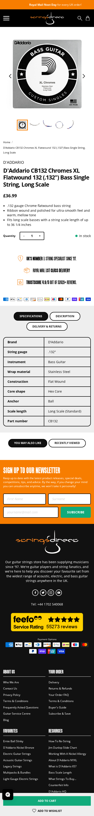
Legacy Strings (12, 766)
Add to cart (47, 801)
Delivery (54, 682)
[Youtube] (59, 592)
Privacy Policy (11, 695)
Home (6, 142)
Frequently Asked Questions (21, 707)
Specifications (31, 316)
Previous (10, 76)
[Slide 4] (71, 125)
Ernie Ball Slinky (13, 741)
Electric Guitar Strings (17, 753)
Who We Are (11, 682)
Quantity (9, 236)
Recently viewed (67, 443)
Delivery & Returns (47, 326)
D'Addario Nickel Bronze (18, 747)
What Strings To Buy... (62, 779)
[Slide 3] (59, 125)
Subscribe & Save (60, 713)
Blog (6, 720)
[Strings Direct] (47, 18)
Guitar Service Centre (17, 713)
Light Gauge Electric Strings (20, 779)
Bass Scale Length (60, 772)
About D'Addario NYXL (63, 760)
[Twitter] (43, 592)
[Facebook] (35, 592)
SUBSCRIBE (75, 512)
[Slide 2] (47, 125)
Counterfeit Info (58, 785)
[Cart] (88, 18)
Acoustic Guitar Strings (17, 760)
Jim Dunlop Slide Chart (63, 747)
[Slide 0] (22, 125)
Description (65, 316)
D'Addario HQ (57, 791)
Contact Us (10, 688)
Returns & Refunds (60, 688)
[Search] (80, 18)
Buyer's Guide (57, 707)
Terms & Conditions (15, 701)
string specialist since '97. (51, 258)
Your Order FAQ (59, 695)
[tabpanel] (47, 74)
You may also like (27, 443)
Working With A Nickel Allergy (67, 753)
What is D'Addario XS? (62, 766)
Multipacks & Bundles (17, 772)
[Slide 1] (34, 125)
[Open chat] (7, 794)
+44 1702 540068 (50, 604)
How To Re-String (59, 741)
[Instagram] (51, 592)
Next (84, 76)
